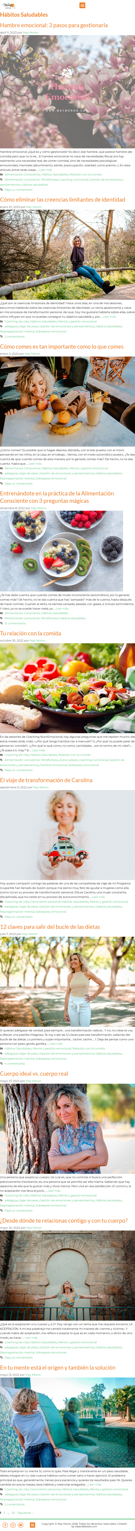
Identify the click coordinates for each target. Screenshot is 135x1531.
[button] (82, 5)
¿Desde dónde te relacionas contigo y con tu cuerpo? (64, 1220)
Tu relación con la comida (30, 633)
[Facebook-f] (5, 1525)
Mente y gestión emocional (77, 321)
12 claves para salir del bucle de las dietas (50, 926)
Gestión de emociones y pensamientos (66, 326)
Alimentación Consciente (22, 174)
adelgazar (11, 326)
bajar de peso (28, 326)
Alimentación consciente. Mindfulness (31, 179)
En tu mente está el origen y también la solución (57, 1367)
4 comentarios (15, 1063)
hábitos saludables (35, 184)
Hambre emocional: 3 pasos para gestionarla (54, 25)
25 (14, 1512)
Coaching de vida (17, 321)
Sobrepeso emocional (51, 331)
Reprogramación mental (17, 331)
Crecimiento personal (45, 901)
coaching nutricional (73, 179)
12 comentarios (15, 623)
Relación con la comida (85, 174)
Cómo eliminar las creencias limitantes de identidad (62, 199)
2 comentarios (15, 336)
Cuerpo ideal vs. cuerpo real (34, 1073)
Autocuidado (68, 760)
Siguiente (26, 1512)
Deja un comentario (19, 189)
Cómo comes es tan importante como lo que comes (62, 346)
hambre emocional (53, 765)
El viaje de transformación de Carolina (46, 780)
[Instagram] (13, 1525)
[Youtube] (20, 1525)
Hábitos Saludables (54, 174)
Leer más (45, 170)
